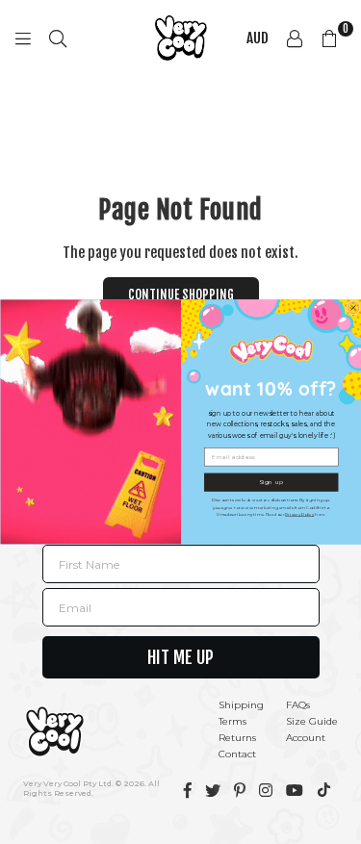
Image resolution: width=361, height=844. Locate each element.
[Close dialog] (353, 308)
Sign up (271, 481)
